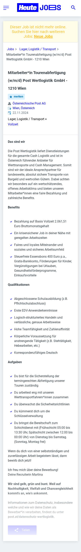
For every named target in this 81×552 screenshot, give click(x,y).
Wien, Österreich (24, 108)
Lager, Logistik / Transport (37, 49)
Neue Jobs (43, 36)
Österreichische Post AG (29, 103)
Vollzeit (13, 124)
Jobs (10, 49)
